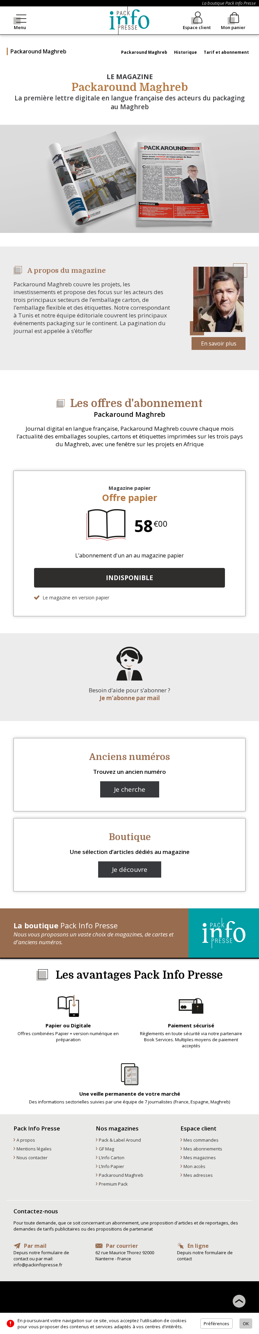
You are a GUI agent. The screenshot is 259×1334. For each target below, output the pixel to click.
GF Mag (106, 1149)
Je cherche (129, 789)
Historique (185, 52)
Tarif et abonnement (226, 52)
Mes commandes (201, 1140)
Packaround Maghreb (144, 52)
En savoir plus (218, 343)
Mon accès (194, 1166)
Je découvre (129, 869)
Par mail (35, 1245)
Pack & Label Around (120, 1140)
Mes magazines (199, 1157)
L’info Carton (111, 1157)
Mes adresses (198, 1175)
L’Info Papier (111, 1166)
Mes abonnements (202, 1149)
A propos (26, 1140)
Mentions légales (34, 1149)
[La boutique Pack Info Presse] (129, 20)
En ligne (198, 1245)
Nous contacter (32, 1157)
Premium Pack (113, 1184)
